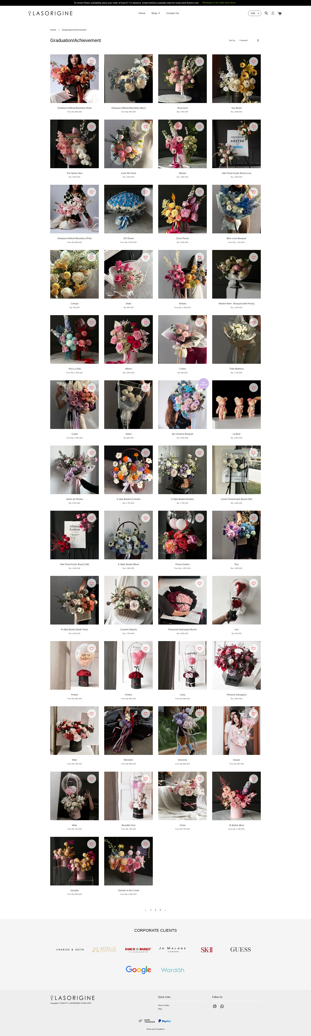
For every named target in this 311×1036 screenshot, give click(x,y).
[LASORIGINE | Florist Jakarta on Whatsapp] (222, 1008)
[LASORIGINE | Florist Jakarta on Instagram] (214, 1008)
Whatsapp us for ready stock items (219, 2)
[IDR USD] (254, 13)
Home (142, 13)
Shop (154, 13)
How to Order (163, 1005)
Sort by (232, 40)
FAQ (160, 1009)
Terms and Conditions (155, 1029)
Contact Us (172, 13)
